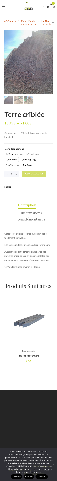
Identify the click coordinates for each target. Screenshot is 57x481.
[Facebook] (43, 7)
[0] (51, 3)
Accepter (16, 476)
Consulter (41, 476)
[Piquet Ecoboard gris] (28, 321)
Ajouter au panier (34, 174)
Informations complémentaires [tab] (31, 216)
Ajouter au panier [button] (28, 348)
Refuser (29, 476)
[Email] (48, 7)
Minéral (25, 133)
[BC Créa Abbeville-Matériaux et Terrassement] (28, 6)
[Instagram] (54, 7)
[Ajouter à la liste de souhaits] (44, 309)
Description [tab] (27, 205)
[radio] (14, 154)
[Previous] (53, 22)
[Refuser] (53, 464)
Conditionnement (14, 148)
